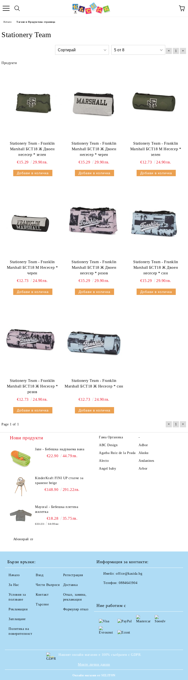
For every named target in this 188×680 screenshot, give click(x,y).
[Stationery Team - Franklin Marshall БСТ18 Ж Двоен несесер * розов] (94, 222)
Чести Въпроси (48, 585)
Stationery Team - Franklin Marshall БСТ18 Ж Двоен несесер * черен (94, 149)
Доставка (70, 585)
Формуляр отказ (76, 609)
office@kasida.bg (129, 573)
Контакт (42, 594)
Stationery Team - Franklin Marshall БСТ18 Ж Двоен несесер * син (155, 267)
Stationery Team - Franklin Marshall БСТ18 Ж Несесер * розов (32, 386)
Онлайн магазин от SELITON (94, 675)
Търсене (42, 604)
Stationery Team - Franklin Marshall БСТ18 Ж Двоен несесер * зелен (32, 149)
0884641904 (128, 583)
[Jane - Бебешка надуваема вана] (21, 458)
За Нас (14, 585)
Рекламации (18, 609)
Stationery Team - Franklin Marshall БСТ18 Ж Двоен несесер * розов (94, 267)
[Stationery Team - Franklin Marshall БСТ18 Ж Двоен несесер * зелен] (32, 103)
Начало (7, 22)
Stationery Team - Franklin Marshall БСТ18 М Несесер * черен (32, 267)
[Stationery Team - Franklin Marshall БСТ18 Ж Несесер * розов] (32, 341)
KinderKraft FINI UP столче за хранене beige (59, 480)
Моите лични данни (94, 664)
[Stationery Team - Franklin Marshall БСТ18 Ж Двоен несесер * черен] (94, 103)
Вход (39, 575)
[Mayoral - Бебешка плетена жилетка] (21, 516)
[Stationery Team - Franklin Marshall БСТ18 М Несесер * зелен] (155, 103)
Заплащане (17, 619)
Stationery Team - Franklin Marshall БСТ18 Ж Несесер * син (94, 383)
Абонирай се (23, 539)
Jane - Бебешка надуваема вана (59, 449)
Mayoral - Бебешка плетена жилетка (56, 509)
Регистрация (73, 575)
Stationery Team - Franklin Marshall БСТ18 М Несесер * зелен (155, 149)
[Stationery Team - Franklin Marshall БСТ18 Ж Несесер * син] (94, 341)
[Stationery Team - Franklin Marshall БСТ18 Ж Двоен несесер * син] (155, 222)
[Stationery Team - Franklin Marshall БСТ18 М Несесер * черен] (32, 222)
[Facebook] (103, 593)
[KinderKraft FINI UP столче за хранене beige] (21, 487)
